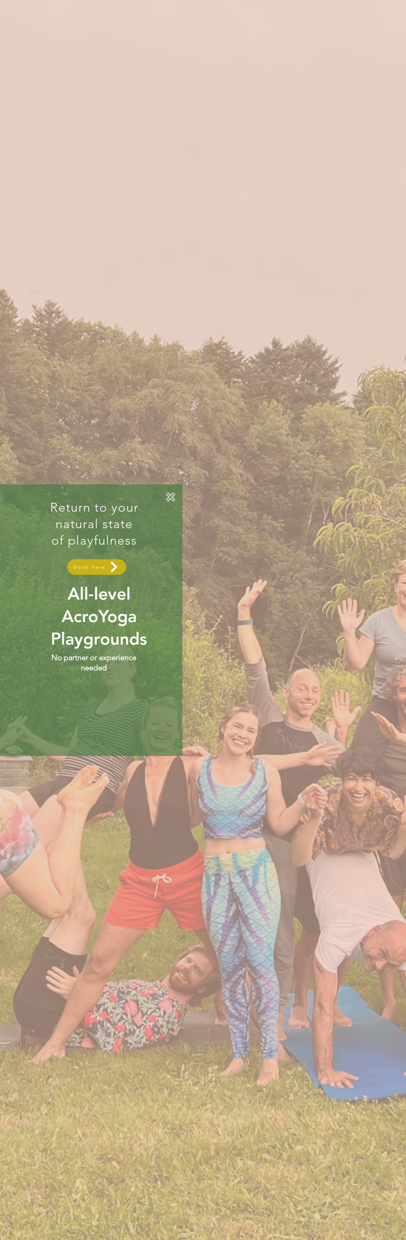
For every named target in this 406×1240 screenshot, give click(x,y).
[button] (170, 497)
